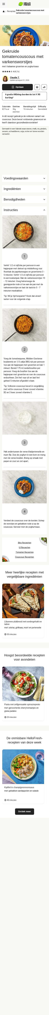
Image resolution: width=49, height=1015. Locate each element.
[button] (24, 189)
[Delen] (44, 87)
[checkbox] (3, 71)
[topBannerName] (24, 20)
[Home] (3, 11)
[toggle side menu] (3, 4)
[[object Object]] (37, 87)
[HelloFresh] (24, 4)
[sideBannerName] (24, 154)
